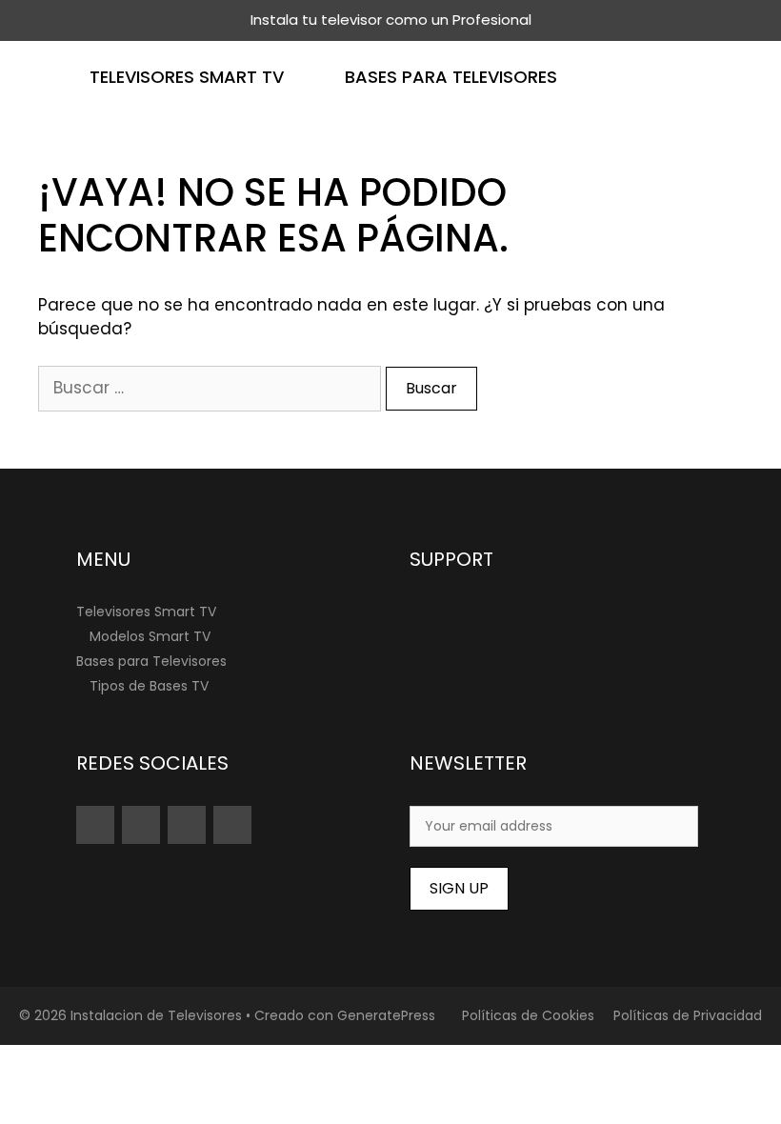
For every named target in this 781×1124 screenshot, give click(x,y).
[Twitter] (187, 825)
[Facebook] (232, 825)
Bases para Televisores (451, 77)
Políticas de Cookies (528, 1015)
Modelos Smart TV (150, 636)
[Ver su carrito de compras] (755, 76)
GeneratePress (386, 1015)
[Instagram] (141, 825)
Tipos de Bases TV (149, 685)
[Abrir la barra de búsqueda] (700, 76)
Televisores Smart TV (187, 77)
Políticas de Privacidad (687, 1015)
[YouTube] (95, 825)
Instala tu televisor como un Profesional (390, 20)
